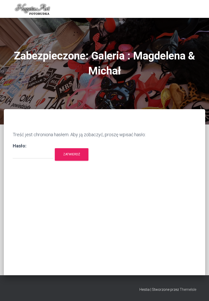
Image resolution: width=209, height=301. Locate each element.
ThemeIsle (188, 289)
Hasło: (20, 145)
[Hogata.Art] (33, 9)
